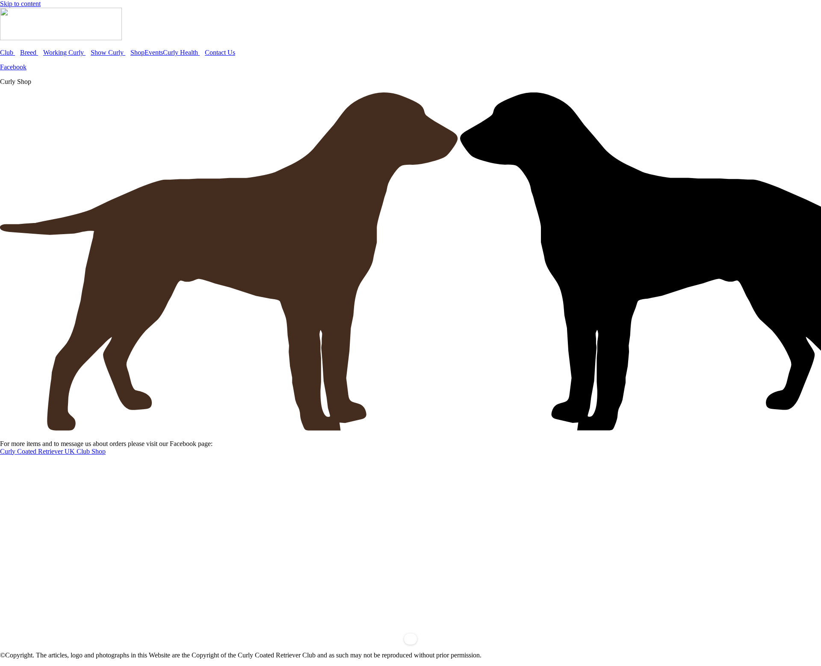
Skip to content (20, 3)
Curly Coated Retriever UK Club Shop (53, 451)
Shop (137, 52)
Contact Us (220, 52)
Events (154, 52)
